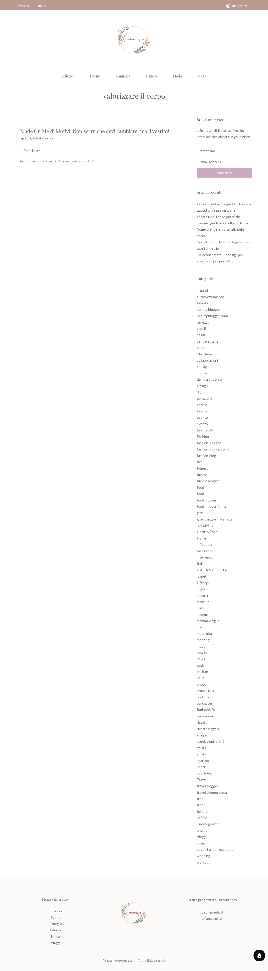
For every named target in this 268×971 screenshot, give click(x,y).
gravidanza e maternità (214, 519)
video (201, 843)
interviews (205, 557)
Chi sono (24, 6)
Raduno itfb (206, 709)
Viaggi (203, 76)
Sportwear (205, 773)
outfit (74, 161)
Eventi (95, 76)
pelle (200, 678)
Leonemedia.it (212, 912)
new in (202, 652)
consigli (202, 366)
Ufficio (202, 817)
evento (65, 161)
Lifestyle (203, 583)
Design (202, 386)
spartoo (203, 760)
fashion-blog (206, 455)
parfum (202, 671)
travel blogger (207, 786)
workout (203, 862)
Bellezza (67, 76)
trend (201, 798)
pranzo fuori (86, 161)
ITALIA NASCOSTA (212, 570)
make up (203, 602)
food (200, 487)
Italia (200, 563)
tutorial (202, 811)
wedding (203, 856)
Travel (202, 779)
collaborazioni (51, 161)
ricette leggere (208, 729)
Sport (201, 767)
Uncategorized (208, 824)
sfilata (201, 748)
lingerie (202, 589)
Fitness (151, 76)
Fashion (203, 436)
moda (201, 646)
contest (203, 373)
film (199, 462)
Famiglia (123, 76)
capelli (202, 328)
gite (200, 513)
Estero (202, 405)
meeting (203, 640)
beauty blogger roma (213, 316)
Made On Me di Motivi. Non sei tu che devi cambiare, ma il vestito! (94, 131)
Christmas (204, 354)
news (201, 659)
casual (201, 335)
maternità (204, 633)
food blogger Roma (211, 506)
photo (201, 684)
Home (201, 538)
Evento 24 (204, 430)
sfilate (201, 754)
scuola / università (210, 741)
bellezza (203, 322)
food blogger (207, 500)
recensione (205, 716)
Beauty (202, 303)
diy (199, 392)
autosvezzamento (210, 297)
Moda (177, 76)
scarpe (202, 735)
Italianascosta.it (212, 918)
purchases (205, 703)
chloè (201, 347)
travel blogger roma (212, 792)
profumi (203, 697)
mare (201, 627)
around (202, 290)
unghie (202, 830)
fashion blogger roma (213, 449)
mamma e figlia (208, 621)
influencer (205, 544)
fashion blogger (209, 443)
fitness (202, 474)
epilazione (204, 398)
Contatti (41, 6)
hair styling (205, 525)
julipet (201, 576)
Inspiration (205, 551)
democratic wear (210, 379)
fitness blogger (208, 481)
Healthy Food (207, 532)
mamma (203, 614)
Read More (32, 150)
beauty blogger (208, 309)
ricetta (202, 722)
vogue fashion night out (215, 849)
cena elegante (33, 161)
